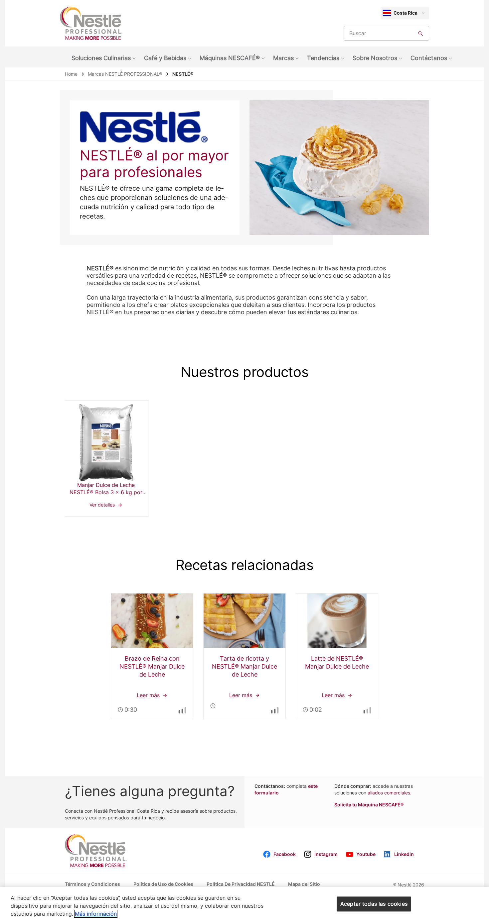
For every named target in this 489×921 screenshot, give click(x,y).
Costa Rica (405, 13)
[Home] (91, 23)
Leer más (152, 656)
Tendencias (323, 57)
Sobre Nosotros (375, 57)
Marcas (283, 57)
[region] (244, 904)
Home (71, 74)
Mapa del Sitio (304, 884)
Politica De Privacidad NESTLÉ (241, 884)
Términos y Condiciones (92, 884)
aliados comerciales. (389, 792)
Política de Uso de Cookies (163, 884)
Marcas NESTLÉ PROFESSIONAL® (125, 74)
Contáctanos (428, 57)
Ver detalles (106, 458)
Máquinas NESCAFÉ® (230, 57)
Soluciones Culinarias (101, 57)
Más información (96, 913)
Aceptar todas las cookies (374, 903)
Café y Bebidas (165, 57)
